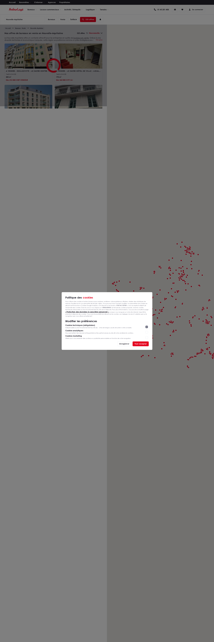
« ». (87, 312)
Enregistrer (124, 344)
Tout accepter (141, 344)
